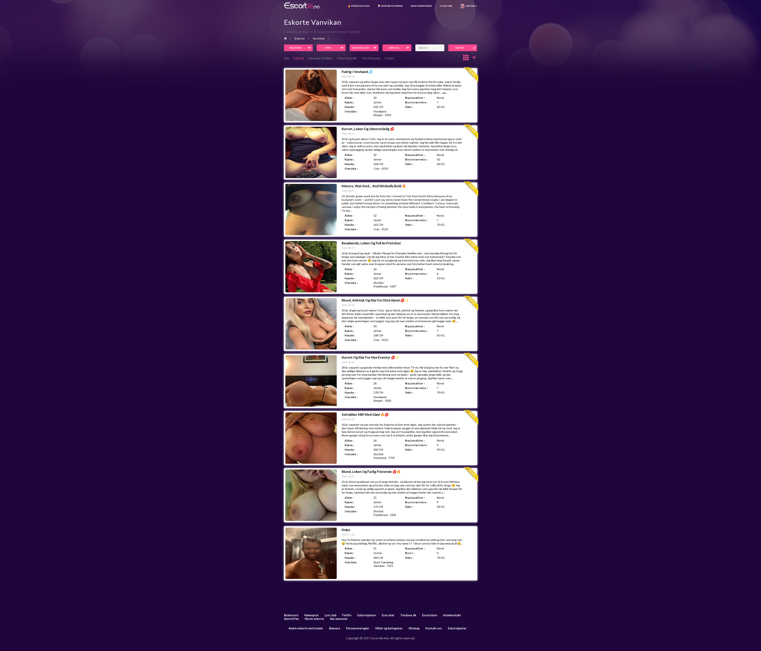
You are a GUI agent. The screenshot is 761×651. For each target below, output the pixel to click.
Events (389, 58)
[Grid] (466, 57)
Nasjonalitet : (415, 97)
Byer (328, 47)
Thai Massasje (370, 58)
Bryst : (409, 553)
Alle (286, 58)
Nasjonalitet (361, 47)
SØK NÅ (459, 47)
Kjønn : (350, 102)
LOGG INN (446, 5)
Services (394, 47)
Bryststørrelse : (416, 102)
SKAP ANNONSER (421, 5)
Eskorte (299, 38)
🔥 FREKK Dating (359, 5)
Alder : (349, 97)
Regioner (295, 47)
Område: (351, 562)
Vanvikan (319, 38)
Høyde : (350, 106)
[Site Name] (302, 5)
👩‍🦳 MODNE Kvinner (390, 5)
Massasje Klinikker (320, 58)
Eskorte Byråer (347, 58)
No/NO (470, 5)
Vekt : (409, 106)
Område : (351, 111)
